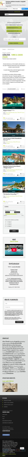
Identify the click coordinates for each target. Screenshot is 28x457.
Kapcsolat (4, 414)
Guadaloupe (10, 352)
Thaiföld (20, 368)
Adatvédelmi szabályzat (7, 422)
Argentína (8, 343)
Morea (13, 360)
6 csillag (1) (9, 226)
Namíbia (23, 360)
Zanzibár (4, 373)
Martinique (22, 359)
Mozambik (18, 360)
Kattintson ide (17, 11)
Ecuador (4, 350)
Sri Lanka (10, 364)
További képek (22, 119)
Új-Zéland (21, 369)
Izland (7, 353)
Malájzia (5, 359)
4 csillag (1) (9, 221)
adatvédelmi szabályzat (10, 314)
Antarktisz (22, 341)
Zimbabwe (9, 373)
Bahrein (11, 345)
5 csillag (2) (9, 224)
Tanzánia (15, 368)
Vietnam (11, 371)
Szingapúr (6, 368)
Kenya (23, 355)
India (3, 353)
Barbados (18, 345)
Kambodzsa (10, 355)
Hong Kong (21, 351)
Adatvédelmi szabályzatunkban (9, 454)
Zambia (22, 371)
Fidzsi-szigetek (11, 350)
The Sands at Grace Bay (9, 194)
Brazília (14, 347)
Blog (3, 416)
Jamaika (15, 353)
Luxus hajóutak (8, 357)
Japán (18, 353)
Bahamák (5, 345)
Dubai (22, 348)
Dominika (19, 348)
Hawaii (17, 351)
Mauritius (4, 360)
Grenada (4, 351)
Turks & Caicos (15, 369)
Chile (18, 347)
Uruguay (5, 371)
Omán (4, 362)
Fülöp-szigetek (19, 350)
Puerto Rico (12, 362)
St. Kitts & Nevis (18, 364)
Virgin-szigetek (17, 371)
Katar (20, 355)
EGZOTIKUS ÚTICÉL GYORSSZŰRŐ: (14, 22)
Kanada (16, 355)
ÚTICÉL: (14, 36)
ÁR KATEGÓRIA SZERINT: (10, 210)
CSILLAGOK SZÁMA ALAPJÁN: (12, 220)
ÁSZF (3, 418)
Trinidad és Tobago (7, 369)
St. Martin (9, 366)
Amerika (12, 341)
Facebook (6, 435)
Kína (3, 357)
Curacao (7, 348)
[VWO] (5, 8)
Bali (14, 345)
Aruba (13, 343)
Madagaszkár (17, 357)
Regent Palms (7, 110)
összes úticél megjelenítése (14, 33)
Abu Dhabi (5, 341)
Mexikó (8, 360)
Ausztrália (18, 343)
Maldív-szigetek (13, 359)
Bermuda (4, 346)
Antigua (4, 343)
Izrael (11, 353)
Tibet (24, 368)
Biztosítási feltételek (7, 420)
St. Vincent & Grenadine (17, 366)
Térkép (23, 118)
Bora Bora (9, 346)
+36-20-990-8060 (16, 266)
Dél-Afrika (13, 348)
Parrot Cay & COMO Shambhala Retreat (12, 139)
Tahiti (12, 368)
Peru (7, 362)
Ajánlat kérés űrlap (14, 284)
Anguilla (16, 341)
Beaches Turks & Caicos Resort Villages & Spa (11, 166)
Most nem (15, 8)
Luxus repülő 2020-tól (7, 381)
